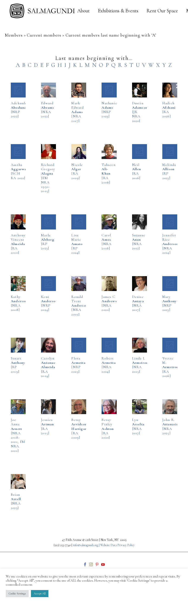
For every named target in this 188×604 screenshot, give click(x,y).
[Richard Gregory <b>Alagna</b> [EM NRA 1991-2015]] (48, 151)
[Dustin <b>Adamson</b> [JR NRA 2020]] (139, 90)
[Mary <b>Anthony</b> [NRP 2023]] (169, 283)
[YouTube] (103, 564)
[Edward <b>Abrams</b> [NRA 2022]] (48, 90)
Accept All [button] (40, 593)
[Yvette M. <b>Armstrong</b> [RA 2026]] (169, 345)
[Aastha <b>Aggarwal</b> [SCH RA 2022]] (18, 151)
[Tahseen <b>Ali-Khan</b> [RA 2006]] (109, 151)
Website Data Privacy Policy (117, 545)
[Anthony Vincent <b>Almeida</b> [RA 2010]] (18, 221)
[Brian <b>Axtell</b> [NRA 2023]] (18, 481)
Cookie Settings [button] (17, 593)
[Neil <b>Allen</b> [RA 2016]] (139, 151)
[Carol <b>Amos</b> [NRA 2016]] (109, 221)
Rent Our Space (162, 11)
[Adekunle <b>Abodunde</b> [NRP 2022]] (18, 90)
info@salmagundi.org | (86, 545)
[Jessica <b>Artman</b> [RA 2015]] (48, 406)
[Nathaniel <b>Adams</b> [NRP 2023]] (109, 90)
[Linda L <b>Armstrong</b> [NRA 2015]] (139, 345)
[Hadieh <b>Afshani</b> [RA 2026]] (169, 90)
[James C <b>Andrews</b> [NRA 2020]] (109, 283)
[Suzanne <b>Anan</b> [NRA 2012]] (139, 221)
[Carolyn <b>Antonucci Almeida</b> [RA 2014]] (48, 345)
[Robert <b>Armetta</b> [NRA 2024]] (109, 345)
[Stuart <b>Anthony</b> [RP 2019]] (18, 345)
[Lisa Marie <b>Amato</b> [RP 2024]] (78, 221)
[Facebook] (85, 564)
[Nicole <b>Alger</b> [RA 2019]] (78, 151)
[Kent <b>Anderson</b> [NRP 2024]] (48, 283)
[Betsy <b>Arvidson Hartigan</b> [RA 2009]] (78, 406)
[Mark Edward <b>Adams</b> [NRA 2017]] (78, 90)
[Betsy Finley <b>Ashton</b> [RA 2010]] (109, 406)
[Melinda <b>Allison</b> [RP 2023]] (169, 151)
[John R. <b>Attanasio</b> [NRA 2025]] (169, 406)
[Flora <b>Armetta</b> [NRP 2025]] (78, 345)
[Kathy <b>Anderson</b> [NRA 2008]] (18, 283)
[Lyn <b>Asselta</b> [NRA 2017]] (139, 406)
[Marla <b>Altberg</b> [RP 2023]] (48, 221)
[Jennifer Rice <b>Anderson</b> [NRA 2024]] (169, 221)
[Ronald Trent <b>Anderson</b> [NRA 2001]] (78, 283)
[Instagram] (91, 564)
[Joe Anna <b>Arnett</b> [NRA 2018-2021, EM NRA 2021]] (18, 406)
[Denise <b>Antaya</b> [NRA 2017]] (139, 283)
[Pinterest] (97, 564)
